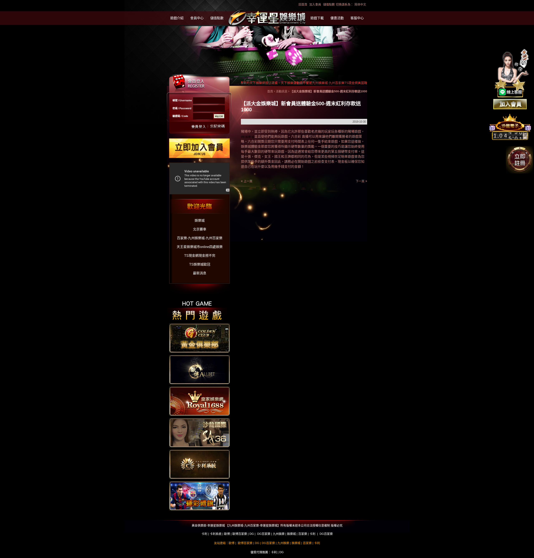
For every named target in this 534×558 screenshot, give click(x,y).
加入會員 (315, 4)
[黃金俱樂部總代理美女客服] (512, 73)
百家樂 (302, 533)
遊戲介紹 (177, 18)
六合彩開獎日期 (259, 141)
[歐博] (199, 369)
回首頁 (302, 4)
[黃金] (199, 337)
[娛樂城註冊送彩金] (510, 104)
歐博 (227, 533)
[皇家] (199, 401)
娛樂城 (200, 220)
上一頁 (248, 181)
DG (251, 533)
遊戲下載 (317, 18)
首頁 (270, 91)
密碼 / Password (182, 108)
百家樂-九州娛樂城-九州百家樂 (199, 238)
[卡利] (199, 464)
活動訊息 (281, 91)
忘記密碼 (216, 126)
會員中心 (197, 18)
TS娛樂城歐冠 (199, 264)
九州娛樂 (279, 533)
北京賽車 (199, 229)
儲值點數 (329, 4)
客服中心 (357, 18)
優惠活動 (337, 18)
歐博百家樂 (239, 533)
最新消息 (199, 273)
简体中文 (360, 4)
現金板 (343, 161)
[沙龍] (199, 432)
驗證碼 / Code (180, 116)
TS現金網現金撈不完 (199, 255)
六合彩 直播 (300, 136)
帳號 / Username (182, 100)
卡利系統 (216, 533)
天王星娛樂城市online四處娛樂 (200, 247)
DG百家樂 (263, 533)
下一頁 (360, 181)
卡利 (204, 533)
